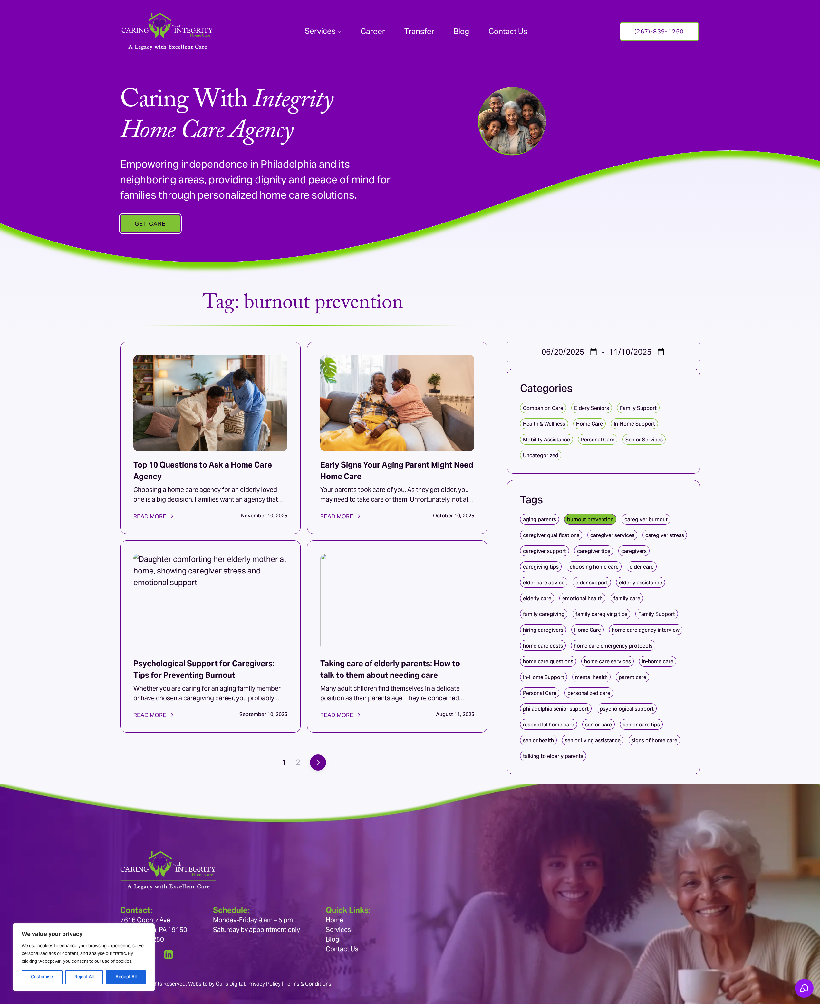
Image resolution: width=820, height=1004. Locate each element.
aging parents (539, 520)
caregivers (634, 551)
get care (150, 223)
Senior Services (644, 440)
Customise (42, 977)
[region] (84, 957)
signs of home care (654, 740)
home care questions (548, 662)
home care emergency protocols (613, 646)
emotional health (582, 598)
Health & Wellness (544, 424)
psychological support (627, 709)
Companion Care (543, 408)
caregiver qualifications (551, 535)
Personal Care (597, 440)
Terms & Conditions (308, 983)
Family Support (638, 408)
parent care (632, 677)
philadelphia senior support (556, 709)
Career (373, 31)
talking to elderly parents (553, 756)
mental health (591, 677)
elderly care (537, 598)
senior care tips (641, 725)
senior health (538, 740)
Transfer (419, 31)
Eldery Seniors (591, 408)
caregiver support (544, 551)
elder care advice (543, 583)
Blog (461, 31)
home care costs (543, 646)
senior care (598, 725)
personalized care (588, 693)
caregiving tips (541, 567)
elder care (642, 567)
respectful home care (548, 725)
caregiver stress (664, 535)
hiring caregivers (543, 630)
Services (320, 31)
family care (626, 598)
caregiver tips (593, 551)
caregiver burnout (646, 520)
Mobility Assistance (546, 440)
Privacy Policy (264, 983)
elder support (591, 583)
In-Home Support (634, 424)
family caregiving (543, 614)
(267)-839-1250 (659, 31)
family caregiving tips (601, 614)
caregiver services (612, 535)
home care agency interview (646, 630)
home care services (607, 662)
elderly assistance (640, 583)
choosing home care (594, 567)
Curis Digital (230, 983)
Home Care (589, 424)
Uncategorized (540, 455)
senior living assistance (593, 740)
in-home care (657, 662)
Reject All (84, 977)
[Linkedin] (168, 954)
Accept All (126, 977)
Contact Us (507, 31)
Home (334, 920)
